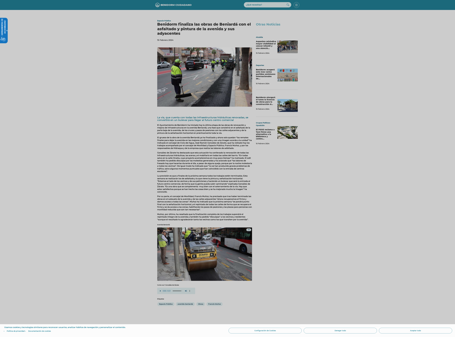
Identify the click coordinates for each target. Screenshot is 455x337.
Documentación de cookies (39, 331)
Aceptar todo (415, 331)
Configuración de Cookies (265, 331)
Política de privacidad (16, 331)
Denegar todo (340, 331)
